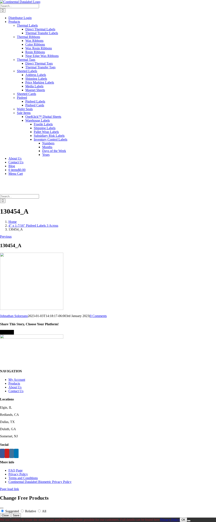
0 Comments (98, 316)
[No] (188, 520)
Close (5, 515)
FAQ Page (15, 470)
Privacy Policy (18, 474)
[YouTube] (7, 453)
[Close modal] (1, 508)
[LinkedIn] (16, 453)
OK (183, 519)
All (43, 511)
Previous (6, 236)
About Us (15, 387)
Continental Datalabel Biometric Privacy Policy (40, 482)
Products (14, 383)
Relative (30, 511)
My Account (16, 379)
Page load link (9, 489)
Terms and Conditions (23, 478)
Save (16, 515)
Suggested (12, 511)
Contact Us (15, 391)
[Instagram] (11, 453)
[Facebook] (2, 453)
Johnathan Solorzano (14, 316)
